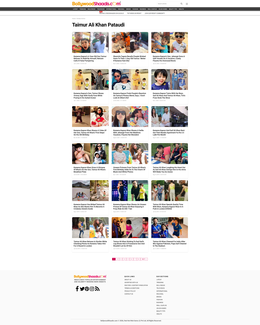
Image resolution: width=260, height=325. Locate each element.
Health (159, 314)
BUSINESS (143, 9)
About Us (128, 279)
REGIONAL (121, 9)
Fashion (159, 299)
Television (161, 288)
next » (144, 259)
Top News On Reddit (134, 13)
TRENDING (83, 9)
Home (73, 18)
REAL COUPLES (152, 9)
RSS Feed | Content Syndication (136, 285)
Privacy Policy (130, 291)
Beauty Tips (161, 311)
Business (160, 302)
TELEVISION (100, 9)
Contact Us (129, 294)
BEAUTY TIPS (173, 9)
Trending (160, 282)
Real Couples (162, 305)
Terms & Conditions (132, 288)
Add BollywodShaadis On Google (111, 13)
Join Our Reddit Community (155, 13)
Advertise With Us (131, 282)
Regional (160, 294)
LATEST (75, 9)
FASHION (135, 9)
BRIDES (128, 9)
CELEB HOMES (163, 9)
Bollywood (161, 285)
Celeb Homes (161, 308)
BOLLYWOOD (91, 9)
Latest (159, 279)
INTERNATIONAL (111, 9)
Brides (159, 297)
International (162, 291)
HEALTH (181, 9)
